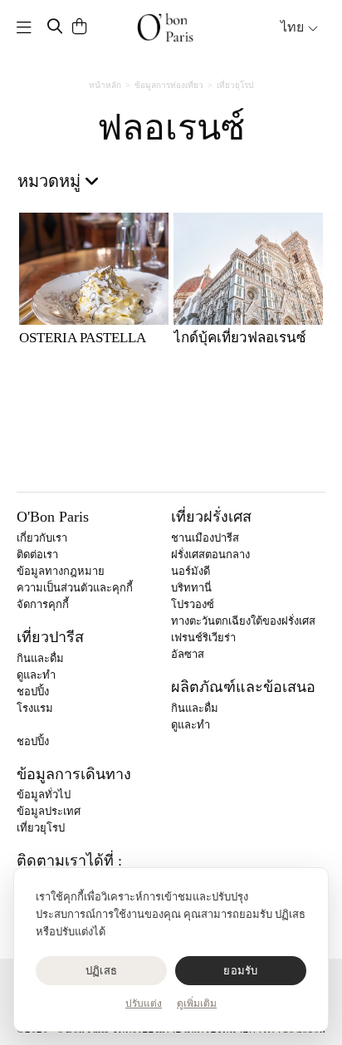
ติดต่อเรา (37, 554)
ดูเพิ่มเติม (197, 1003)
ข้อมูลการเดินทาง (74, 774)
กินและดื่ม (40, 658)
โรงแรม (35, 708)
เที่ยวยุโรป (235, 85)
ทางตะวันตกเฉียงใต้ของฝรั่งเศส (243, 621)
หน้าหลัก (105, 85)
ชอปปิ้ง (33, 691)
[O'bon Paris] (165, 27)
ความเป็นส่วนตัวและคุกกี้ (75, 587)
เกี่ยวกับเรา (42, 538)
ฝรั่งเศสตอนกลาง (210, 554)
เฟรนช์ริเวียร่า (203, 637)
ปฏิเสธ (101, 970)
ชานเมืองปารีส (205, 538)
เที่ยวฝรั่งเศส (211, 516)
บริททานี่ (191, 587)
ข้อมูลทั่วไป (44, 794)
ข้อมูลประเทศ (49, 811)
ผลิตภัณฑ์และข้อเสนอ (243, 687)
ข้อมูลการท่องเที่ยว (168, 85)
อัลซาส (187, 654)
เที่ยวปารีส (50, 637)
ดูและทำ (36, 675)
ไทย (294, 27)
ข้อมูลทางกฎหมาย (61, 571)
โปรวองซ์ (192, 604)
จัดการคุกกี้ (43, 604)
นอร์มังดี (190, 571)
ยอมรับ (240, 970)
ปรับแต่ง (143, 1003)
